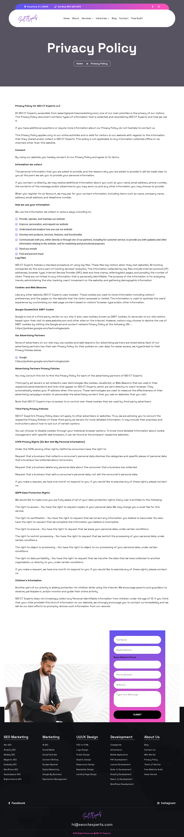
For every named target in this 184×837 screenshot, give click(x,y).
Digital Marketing (50, 769)
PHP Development (118, 759)
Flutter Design (83, 754)
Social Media (48, 750)
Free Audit (137, 18)
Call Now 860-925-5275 (69, 6)
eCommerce (116, 750)
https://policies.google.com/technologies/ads (42, 328)
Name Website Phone (125, 657)
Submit (137, 714)
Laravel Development (120, 764)
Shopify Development (120, 774)
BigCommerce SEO (12, 779)
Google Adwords (50, 764)
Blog (114, 18)
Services (86, 18)
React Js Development (121, 779)
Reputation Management (54, 779)
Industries (101, 18)
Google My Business (52, 774)
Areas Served (150, 774)
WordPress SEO (11, 769)
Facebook (18, 803)
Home (66, 18)
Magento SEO (10, 759)
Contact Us (150, 750)
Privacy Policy (151, 759)
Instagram (168, 803)
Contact (124, 18)
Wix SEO (7, 745)
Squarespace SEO (12, 774)
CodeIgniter (116, 745)
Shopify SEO (10, 750)
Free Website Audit (153, 769)
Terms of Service (152, 764)
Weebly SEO (9, 754)
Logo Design (82, 750)
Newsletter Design (85, 769)
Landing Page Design (86, 774)
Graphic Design (83, 759)
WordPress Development (122, 784)
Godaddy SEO (10, 764)
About (75, 18)
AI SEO (45, 745)
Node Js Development (120, 769)
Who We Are (150, 754)
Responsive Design (85, 764)
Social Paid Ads (49, 754)
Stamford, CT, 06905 (37, 6)
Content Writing (50, 759)
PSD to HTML (82, 745)
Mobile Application (119, 754)
